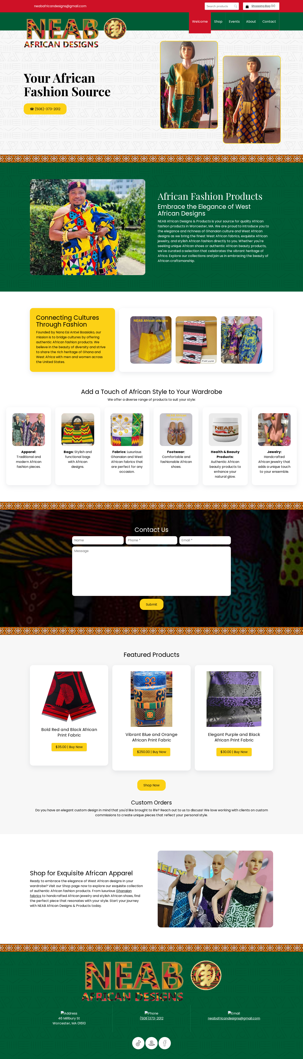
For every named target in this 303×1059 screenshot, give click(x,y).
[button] (151, 340)
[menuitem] (200, 22)
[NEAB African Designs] (75, 33)
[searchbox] (222, 6)
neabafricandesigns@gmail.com (234, 1018)
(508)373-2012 (151, 1018)
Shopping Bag (260, 6)
